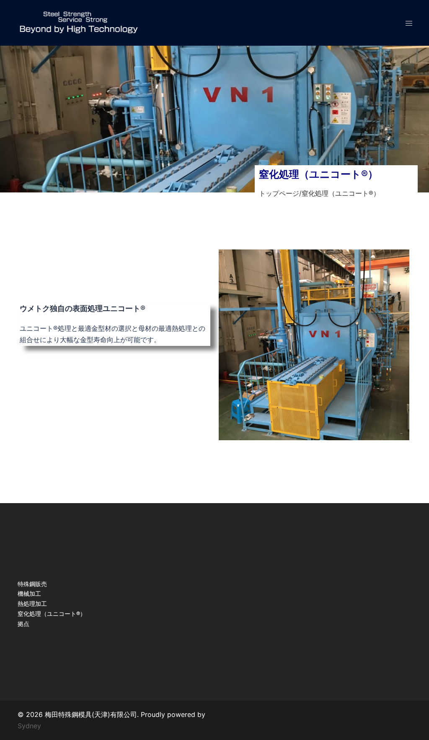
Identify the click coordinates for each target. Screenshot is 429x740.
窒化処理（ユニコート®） (52, 613)
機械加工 (29, 593)
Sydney (29, 726)
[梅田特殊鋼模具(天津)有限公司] (78, 22)
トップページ (279, 193)
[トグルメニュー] (409, 23)
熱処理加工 (32, 603)
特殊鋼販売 (32, 583)
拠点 (23, 623)
